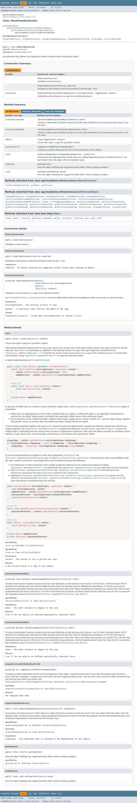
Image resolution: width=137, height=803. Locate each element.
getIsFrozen (85, 207)
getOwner (35, 185)
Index (53, 3)
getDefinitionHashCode (41, 204)
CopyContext (101, 93)
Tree (35, 3)
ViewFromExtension (46, 78)
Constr (27, 11)
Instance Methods (31, 111)
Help (60, 3)
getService (47, 185)
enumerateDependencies (48, 154)
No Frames (41, 7)
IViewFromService (11, 39)
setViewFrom (43, 172)
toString (78, 218)
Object (9, 139)
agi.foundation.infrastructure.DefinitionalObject (29, 28)
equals (16, 218)
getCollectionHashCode (88, 202)
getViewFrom (43, 164)
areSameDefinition (14, 196)
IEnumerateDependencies (54, 39)
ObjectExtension (19, 49)
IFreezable (97, 39)
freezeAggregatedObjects (62, 202)
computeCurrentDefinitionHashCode (54, 147)
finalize (25, 218)
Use (29, 3)
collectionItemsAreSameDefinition (22, 199)
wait (86, 218)
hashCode (47, 218)
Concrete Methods (54, 111)
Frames (31, 7)
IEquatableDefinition (78, 39)
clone (40, 139)
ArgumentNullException (16, 316)
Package (14, 3)
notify (56, 218)
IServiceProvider (112, 39)
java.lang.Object (10, 26)
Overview (5, 3)
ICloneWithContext (31, 39)
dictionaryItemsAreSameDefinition (22, 202)
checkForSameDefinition (49, 119)
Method (35, 11)
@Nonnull (39, 281)
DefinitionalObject (88, 192)
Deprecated (44, 3)
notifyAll (67, 218)
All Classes (56, 7)
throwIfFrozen (119, 207)
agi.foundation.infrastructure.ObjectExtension (32, 30)
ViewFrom (61, 86)
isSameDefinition (101, 207)
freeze (45, 202)
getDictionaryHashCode (65, 207)
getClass (36, 218)
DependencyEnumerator (71, 154)
